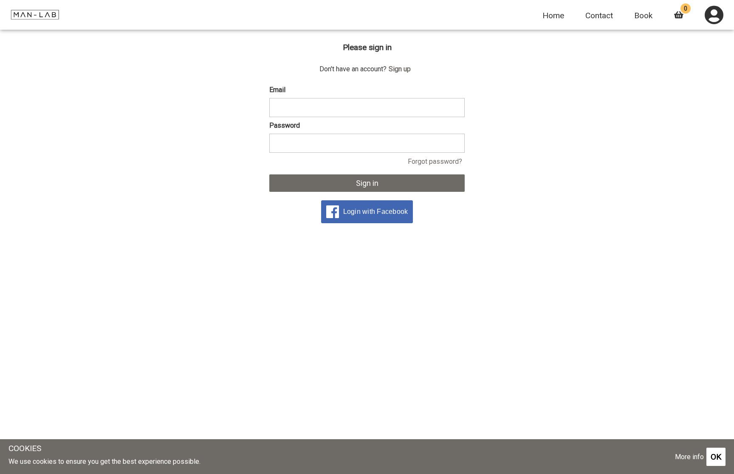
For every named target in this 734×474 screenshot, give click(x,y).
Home (553, 15)
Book (643, 15)
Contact (599, 15)
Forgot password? (435, 161)
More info (689, 457)
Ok (716, 457)
